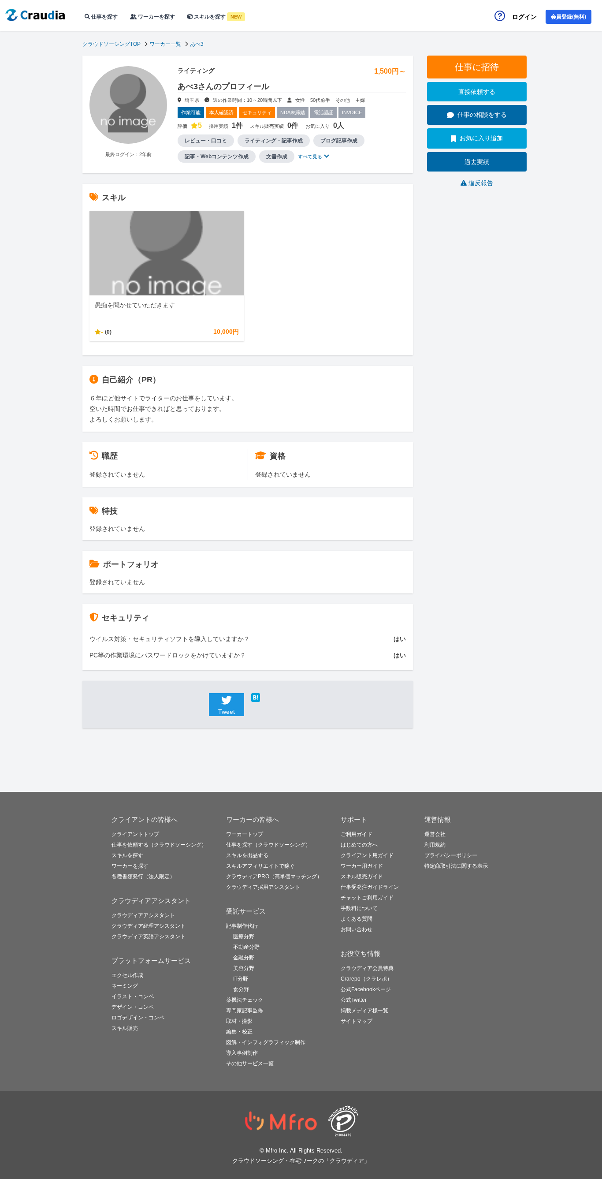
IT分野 (240, 979)
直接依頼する (476, 91)
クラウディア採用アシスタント (263, 887)
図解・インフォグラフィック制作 (265, 1042)
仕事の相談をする (482, 114)
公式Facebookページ (366, 989)
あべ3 (197, 44)
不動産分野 (246, 947)
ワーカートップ (244, 834)
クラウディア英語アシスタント (148, 936)
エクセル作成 (127, 975)
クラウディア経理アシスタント (148, 926)
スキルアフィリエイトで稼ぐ (260, 866)
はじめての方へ (359, 845)
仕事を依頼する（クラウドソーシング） (159, 845)
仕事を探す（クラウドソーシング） (268, 845)
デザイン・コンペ (132, 1007)
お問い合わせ (356, 929)
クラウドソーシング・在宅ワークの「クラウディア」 (301, 1160)
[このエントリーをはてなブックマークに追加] (268, 697)
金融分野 (243, 958)
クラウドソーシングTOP (111, 44)
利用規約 (435, 845)
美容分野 (243, 968)
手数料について (359, 908)
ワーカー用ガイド (362, 866)
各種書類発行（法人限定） (143, 876)
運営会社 (435, 834)
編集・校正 (239, 1032)
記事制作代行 (242, 926)
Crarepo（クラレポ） (366, 979)
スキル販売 (124, 1028)
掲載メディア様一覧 (364, 1010)
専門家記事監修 (244, 1010)
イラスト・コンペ (132, 996)
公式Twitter (354, 1000)
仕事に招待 (477, 67)
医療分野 (243, 936)
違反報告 (480, 183)
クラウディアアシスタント (143, 915)
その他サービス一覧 (250, 1063)
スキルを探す (217, 17)
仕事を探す (104, 17)
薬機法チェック (244, 1000)
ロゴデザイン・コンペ (137, 1018)
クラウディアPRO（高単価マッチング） (274, 876)
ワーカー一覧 (165, 44)
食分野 (241, 989)
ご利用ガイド (356, 834)
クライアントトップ (135, 834)
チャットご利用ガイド (367, 898)
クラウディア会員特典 (367, 968)
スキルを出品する (247, 855)
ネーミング (124, 986)
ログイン (524, 16)
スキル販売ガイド (362, 876)
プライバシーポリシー (450, 855)
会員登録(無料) (568, 17)
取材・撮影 (239, 1021)
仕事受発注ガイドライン (370, 887)
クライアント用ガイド (367, 855)
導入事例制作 (242, 1053)
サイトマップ (356, 1021)
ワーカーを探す (156, 17)
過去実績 (477, 161)
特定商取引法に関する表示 (456, 866)
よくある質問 (356, 919)
